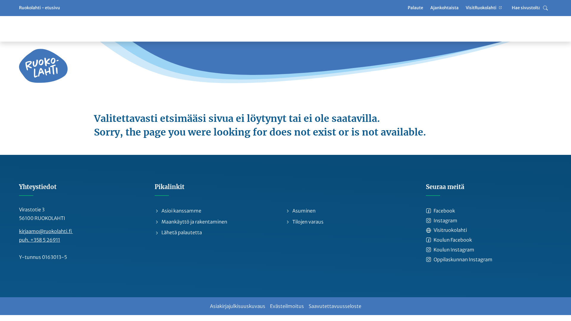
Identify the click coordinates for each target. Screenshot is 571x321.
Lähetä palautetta (181, 232)
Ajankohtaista (444, 7)
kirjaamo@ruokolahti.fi (46, 231)
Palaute (415, 7)
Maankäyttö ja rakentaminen (194, 222)
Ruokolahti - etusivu (39, 7)
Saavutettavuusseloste (335, 306)
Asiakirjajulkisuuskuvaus (237, 306)
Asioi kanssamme (181, 211)
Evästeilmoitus (287, 306)
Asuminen (303, 211)
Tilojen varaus (307, 222)
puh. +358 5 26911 (39, 240)
